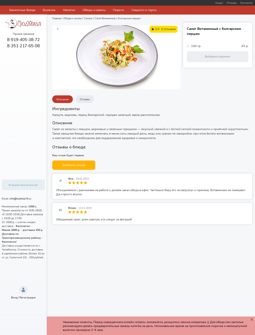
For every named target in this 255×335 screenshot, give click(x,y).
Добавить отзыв (73, 165)
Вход (14, 297)
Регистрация (27, 297)
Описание (62, 99)
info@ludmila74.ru (20, 198)
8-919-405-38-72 (23, 40)
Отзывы (85, 99)
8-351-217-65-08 (23, 46)
